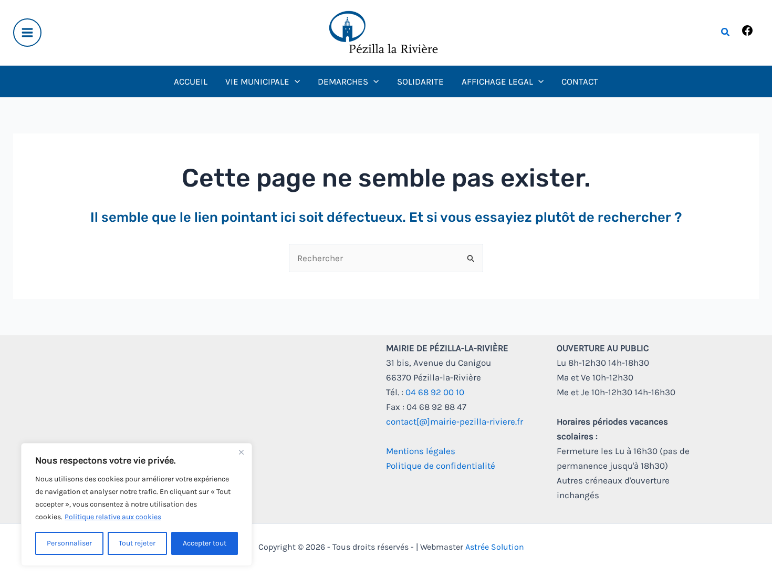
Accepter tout (204, 543)
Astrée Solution (494, 547)
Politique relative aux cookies (113, 516)
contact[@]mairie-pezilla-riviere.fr (454, 421)
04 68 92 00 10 (434, 392)
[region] (136, 504)
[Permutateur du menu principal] (27, 32)
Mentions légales (420, 451)
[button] (726, 32)
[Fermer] (241, 452)
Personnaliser (69, 543)
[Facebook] (747, 33)
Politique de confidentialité (440, 465)
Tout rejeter (137, 543)
